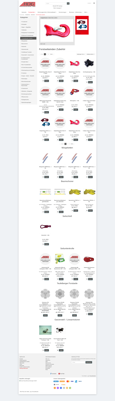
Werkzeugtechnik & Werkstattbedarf (47, 12)
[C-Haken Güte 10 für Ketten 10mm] (89, 92)
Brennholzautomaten (26, 81)
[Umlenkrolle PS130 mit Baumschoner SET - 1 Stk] (60, 259)
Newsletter (48, 368)
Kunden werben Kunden (25, 366)
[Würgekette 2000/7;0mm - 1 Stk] (74, 158)
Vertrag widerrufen (24, 368)
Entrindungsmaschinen (26, 94)
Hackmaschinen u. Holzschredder (25, 85)
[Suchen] (68, 3)
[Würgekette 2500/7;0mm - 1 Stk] (60, 158)
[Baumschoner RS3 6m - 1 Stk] (89, 192)
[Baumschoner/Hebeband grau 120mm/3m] (60, 192)
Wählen (80, 54)
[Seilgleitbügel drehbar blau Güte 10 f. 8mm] (60, 92)
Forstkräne (24, 73)
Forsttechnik (31, 12)
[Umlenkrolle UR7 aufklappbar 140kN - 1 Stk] (45, 259)
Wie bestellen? (49, 366)
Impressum (48, 360)
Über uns (47, 358)
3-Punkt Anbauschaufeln (27, 67)
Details (46, 80)
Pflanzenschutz (25, 96)
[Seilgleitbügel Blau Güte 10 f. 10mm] (45, 63)
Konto (21, 364)
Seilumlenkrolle (25, 49)
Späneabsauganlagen (26, 102)
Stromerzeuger (62, 12)
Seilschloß (24, 46)
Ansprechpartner (23, 360)
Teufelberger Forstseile (27, 52)
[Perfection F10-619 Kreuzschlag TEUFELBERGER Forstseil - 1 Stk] (74, 294)
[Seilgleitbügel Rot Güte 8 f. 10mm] (60, 63)
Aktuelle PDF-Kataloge (57, 5)
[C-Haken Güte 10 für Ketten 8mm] (89, 122)
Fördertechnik (25, 88)
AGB (46, 361)
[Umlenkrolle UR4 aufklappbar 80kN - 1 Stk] (74, 259)
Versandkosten (93, 375)
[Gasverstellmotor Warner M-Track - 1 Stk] (60, 330)
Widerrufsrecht (49, 365)
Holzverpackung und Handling (28, 70)
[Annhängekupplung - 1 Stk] (89, 63)
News (47, 369)
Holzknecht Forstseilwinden (27, 35)
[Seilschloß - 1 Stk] (45, 226)
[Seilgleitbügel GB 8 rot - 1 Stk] (45, 122)
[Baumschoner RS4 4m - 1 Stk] (74, 192)
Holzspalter (24, 24)
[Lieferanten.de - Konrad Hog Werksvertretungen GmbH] (28, 380)
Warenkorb (22, 362)
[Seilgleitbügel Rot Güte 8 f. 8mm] (60, 122)
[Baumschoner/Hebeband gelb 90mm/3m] (45, 192)
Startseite (24, 12)
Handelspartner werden (24, 361)
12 (90, 54)
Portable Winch (25, 61)
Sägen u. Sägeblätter (26, 27)
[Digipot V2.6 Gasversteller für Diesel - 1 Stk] (45, 330)
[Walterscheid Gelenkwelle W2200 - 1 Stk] (45, 92)
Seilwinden (24, 29)
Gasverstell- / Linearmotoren (28, 54)
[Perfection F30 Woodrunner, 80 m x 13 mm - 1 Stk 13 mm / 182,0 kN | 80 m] (89, 294)
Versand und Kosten (50, 364)
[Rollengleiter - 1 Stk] (74, 92)
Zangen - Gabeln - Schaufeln (28, 75)
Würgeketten (24, 40)
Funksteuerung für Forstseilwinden (25, 58)
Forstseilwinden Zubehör (27, 38)
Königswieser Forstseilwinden (28, 32)
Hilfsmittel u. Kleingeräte (27, 91)
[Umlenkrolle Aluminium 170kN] (89, 259)
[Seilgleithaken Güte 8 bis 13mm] (74, 63)
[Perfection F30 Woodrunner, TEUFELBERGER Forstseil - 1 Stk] (45, 294)
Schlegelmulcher (25, 99)
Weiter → (52, 54)
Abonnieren (88, 362)
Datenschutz (48, 362)
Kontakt (21, 358)
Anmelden (89, 3)
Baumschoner (25, 43)
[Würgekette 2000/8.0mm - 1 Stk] (45, 158)
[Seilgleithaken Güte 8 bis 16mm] (74, 122)
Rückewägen (24, 78)
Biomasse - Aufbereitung (75, 12)
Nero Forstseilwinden (26, 64)
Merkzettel (22, 365)
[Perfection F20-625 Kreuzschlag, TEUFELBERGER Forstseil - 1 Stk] (60, 294)
